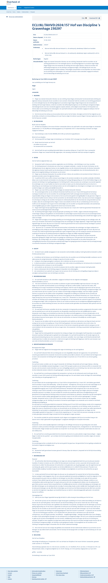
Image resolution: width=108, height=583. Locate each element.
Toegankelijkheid (36, 575)
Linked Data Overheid (62, 573)
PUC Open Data (60, 575)
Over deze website (13, 571)
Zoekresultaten (25, 12)
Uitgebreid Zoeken (29, 7)
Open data (59, 571)
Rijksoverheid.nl (84, 573)
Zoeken (18, 12)
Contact (10, 573)
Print (83, 18)
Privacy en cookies (37, 573)
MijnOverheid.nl (84, 571)
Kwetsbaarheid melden (38, 579)
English (10, 575)
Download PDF (93, 18)
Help (9, 577)
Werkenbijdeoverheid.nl (86, 577)
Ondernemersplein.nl (86, 575)
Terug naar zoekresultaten (16, 17)
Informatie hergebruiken (38, 571)
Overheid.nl (11, 8)
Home (19, 7)
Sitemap (34, 577)
